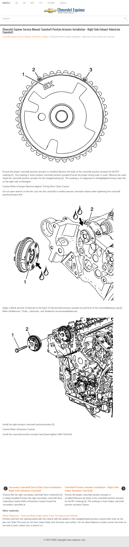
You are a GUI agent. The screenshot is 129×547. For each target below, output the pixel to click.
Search (63, 2)
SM (24, 2)
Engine (45, 37)
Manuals (6, 2)
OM (16, 2)
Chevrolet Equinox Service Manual (17, 37)
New (32, 2)
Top (40, 2)
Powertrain (36, 37)
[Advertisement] (64, 50)
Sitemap (51, 2)
